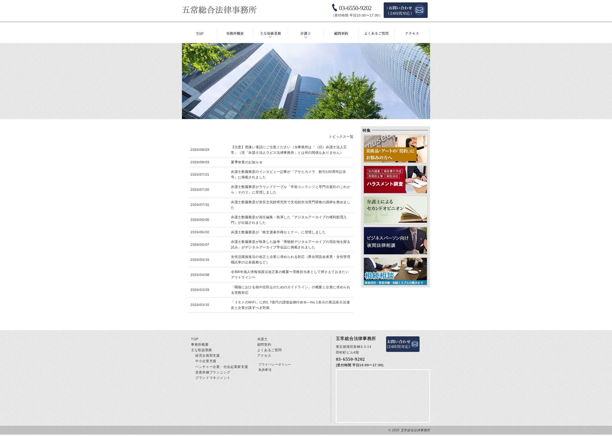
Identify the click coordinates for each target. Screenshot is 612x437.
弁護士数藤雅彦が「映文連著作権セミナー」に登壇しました (278, 232)
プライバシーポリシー (274, 364)
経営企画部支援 (207, 355)
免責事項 (265, 369)
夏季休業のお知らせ (246, 162)
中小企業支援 (205, 361)
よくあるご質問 (269, 350)
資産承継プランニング (212, 372)
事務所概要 (200, 344)
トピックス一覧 (341, 136)
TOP (194, 339)
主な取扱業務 (201, 350)
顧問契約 (264, 344)
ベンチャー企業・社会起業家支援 (221, 367)
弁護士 (262, 339)
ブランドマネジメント (212, 378)
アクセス (264, 355)
